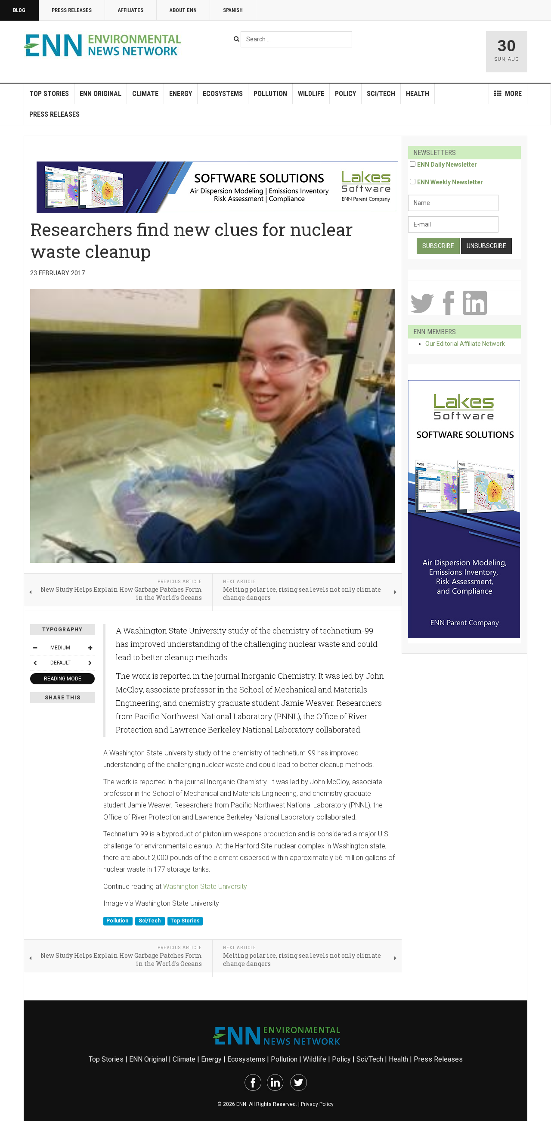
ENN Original (100, 94)
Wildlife (311, 94)
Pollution (270, 94)
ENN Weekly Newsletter (450, 182)
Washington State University (205, 886)
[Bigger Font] (90, 647)
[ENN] (105, 45)
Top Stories (49, 94)
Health (417, 94)
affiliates (130, 10)
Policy (345, 94)
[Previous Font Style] (35, 663)
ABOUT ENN (183, 10)
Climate (145, 94)
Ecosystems (223, 94)
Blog (19, 10)
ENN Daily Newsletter (447, 164)
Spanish (233, 10)
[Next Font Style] (90, 663)
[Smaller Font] (35, 647)
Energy (180, 94)
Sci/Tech (381, 94)
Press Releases (72, 10)
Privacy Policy (317, 1104)
